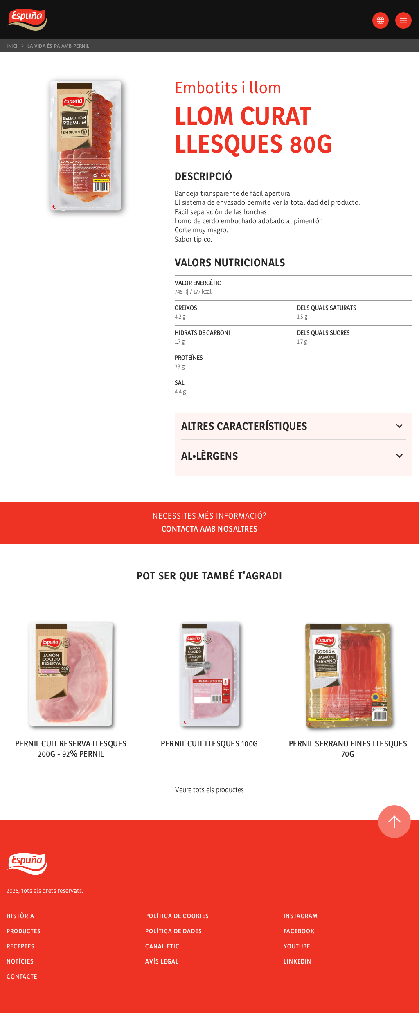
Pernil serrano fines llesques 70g (348, 749)
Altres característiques (244, 426)
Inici (12, 45)
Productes (24, 931)
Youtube (297, 946)
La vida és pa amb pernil (58, 45)
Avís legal (162, 961)
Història (20, 916)
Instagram (301, 916)
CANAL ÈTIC (162, 946)
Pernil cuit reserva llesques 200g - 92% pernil (71, 749)
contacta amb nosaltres (210, 529)
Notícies (20, 961)
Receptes (21, 946)
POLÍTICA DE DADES (173, 931)
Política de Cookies (177, 916)
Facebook (299, 931)
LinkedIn (297, 961)
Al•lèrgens (209, 455)
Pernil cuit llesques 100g (209, 743)
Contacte (22, 976)
